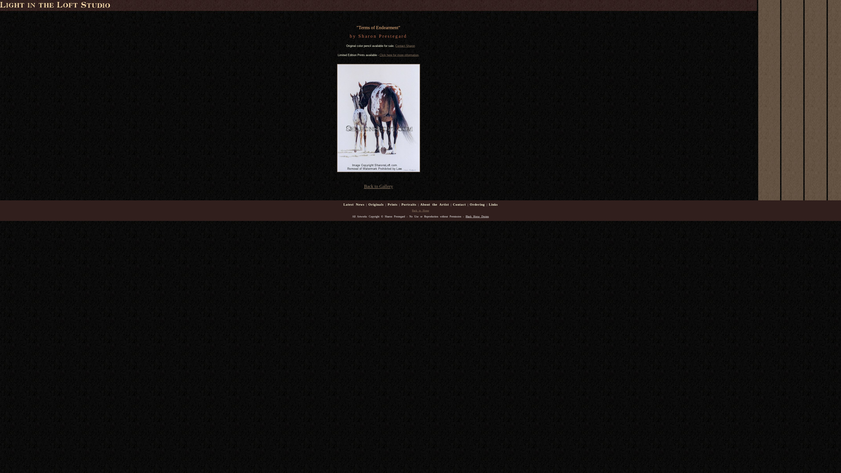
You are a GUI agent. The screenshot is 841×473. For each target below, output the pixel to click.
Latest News (353, 204)
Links (493, 204)
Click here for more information (399, 55)
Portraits (408, 204)
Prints (393, 204)
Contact (459, 204)
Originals (376, 204)
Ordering (477, 204)
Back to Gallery (378, 186)
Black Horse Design (477, 216)
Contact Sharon (405, 46)
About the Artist (434, 204)
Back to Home (420, 210)
